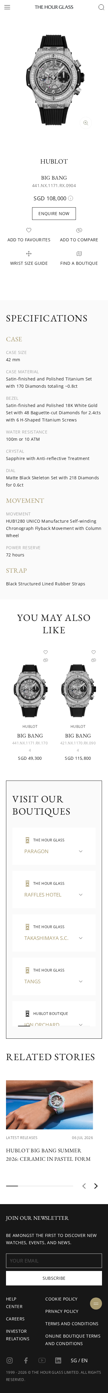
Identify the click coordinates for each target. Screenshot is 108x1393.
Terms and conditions (71, 1323)
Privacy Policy (61, 1311)
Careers (15, 1319)
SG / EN (79, 1360)
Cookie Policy (61, 1299)
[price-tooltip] (70, 198)
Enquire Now (54, 213)
